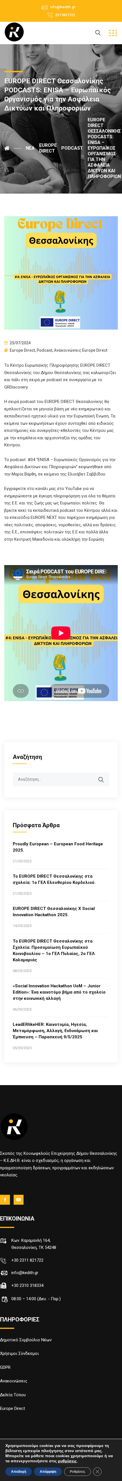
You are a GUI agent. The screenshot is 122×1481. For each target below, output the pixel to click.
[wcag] (104, 777)
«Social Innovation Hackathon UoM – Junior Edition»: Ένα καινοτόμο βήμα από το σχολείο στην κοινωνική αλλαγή (59, 992)
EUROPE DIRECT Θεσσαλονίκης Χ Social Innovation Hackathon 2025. (54, 911)
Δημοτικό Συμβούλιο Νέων (26, 1339)
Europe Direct (22, 350)
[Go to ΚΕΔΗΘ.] (12, 148)
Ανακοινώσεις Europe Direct (80, 350)
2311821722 (65, 15)
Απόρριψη (48, 1471)
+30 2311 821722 (27, 1260)
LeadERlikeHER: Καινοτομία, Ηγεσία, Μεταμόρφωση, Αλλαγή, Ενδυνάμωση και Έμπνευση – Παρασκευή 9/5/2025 (55, 1030)
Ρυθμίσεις (77, 1471)
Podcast (44, 350)
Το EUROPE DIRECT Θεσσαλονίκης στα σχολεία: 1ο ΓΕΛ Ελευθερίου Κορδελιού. (54, 879)
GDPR (5, 1367)
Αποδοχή (18, 1471)
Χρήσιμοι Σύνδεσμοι (19, 1353)
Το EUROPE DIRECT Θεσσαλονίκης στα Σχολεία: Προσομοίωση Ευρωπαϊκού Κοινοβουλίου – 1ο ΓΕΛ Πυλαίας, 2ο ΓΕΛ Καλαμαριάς (54, 950)
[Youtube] (19, 1200)
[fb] (5, 1200)
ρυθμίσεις (67, 1461)
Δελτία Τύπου (13, 1394)
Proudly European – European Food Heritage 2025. (58, 847)
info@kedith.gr (62, 7)
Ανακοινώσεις (13, 1381)
